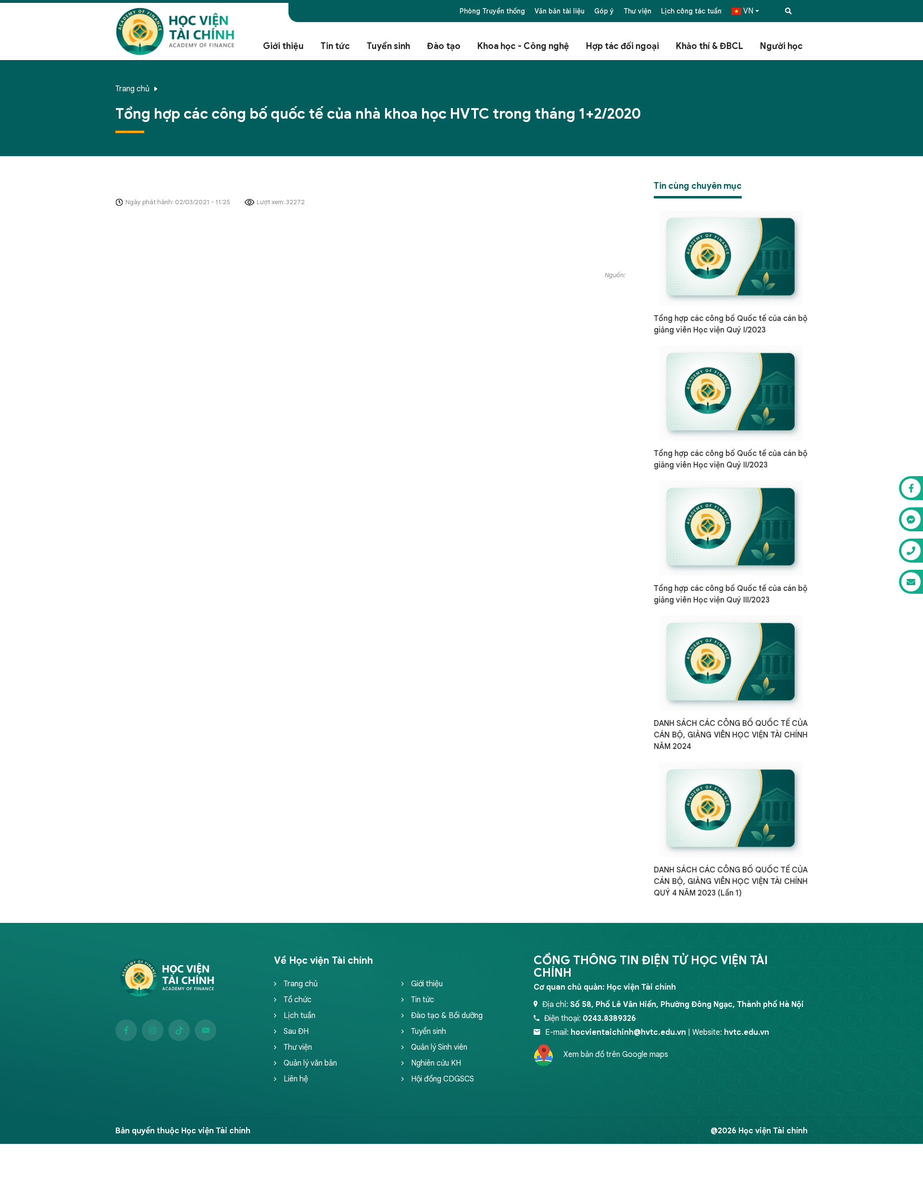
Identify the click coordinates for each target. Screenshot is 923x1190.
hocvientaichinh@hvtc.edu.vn (628, 1032)
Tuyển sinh (388, 46)
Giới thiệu (283, 46)
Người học (781, 46)
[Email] (911, 582)
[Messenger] (911, 519)
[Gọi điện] (911, 551)
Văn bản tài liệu (560, 11)
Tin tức (335, 46)
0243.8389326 (609, 1018)
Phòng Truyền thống (492, 11)
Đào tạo (444, 46)
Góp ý (604, 11)
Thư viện (637, 11)
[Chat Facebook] (911, 488)
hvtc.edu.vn (746, 1032)
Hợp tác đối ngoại (622, 46)
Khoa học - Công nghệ (523, 46)
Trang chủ (132, 89)
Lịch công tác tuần (691, 11)
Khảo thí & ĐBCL (709, 46)
